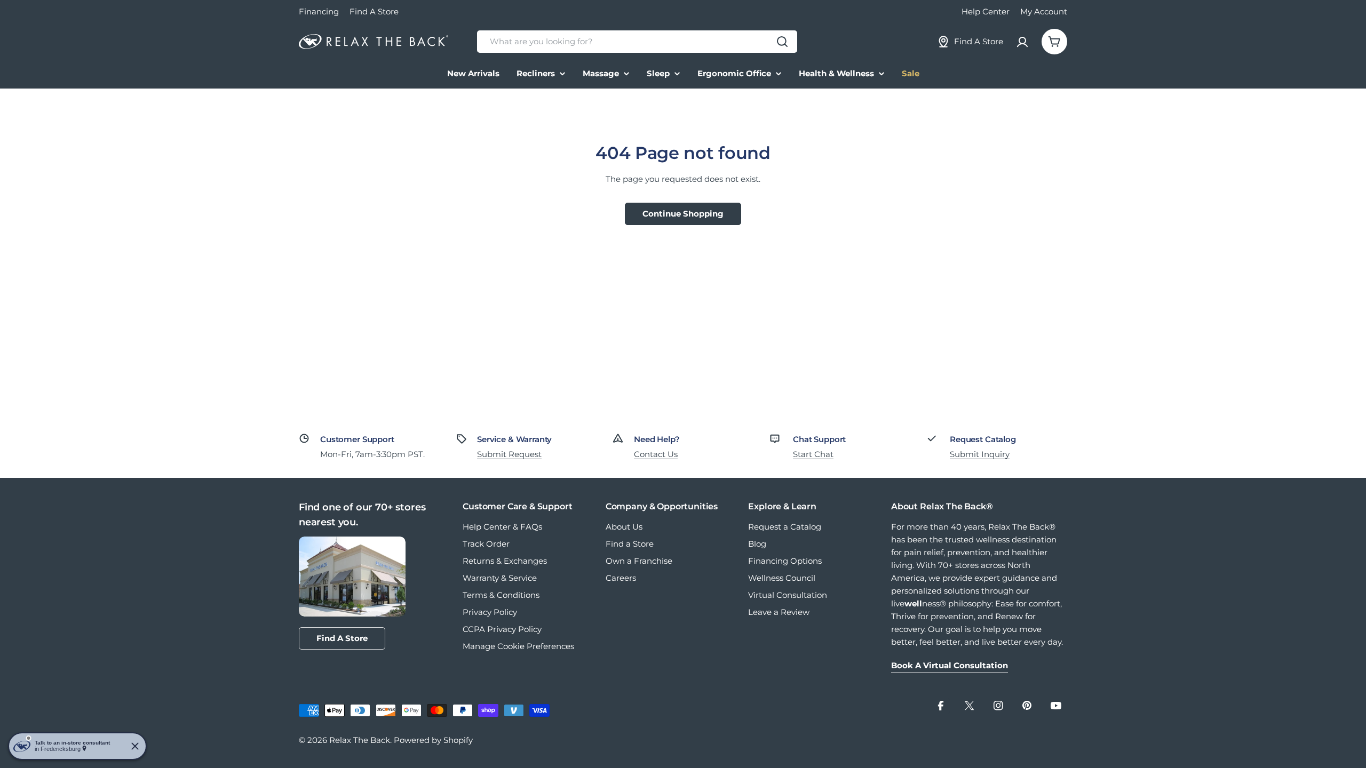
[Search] (782, 41)
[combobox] (637, 41)
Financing (319, 11)
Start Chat (813, 454)
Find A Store (374, 11)
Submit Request (509, 454)
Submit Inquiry (980, 454)
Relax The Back (359, 740)
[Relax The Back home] (373, 42)
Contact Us (656, 454)
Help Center (986, 11)
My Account (1043, 11)
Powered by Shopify (433, 740)
